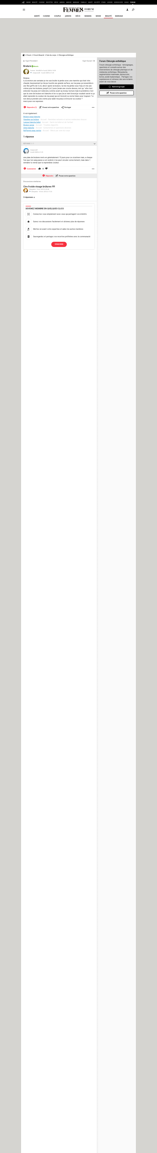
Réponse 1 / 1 (28, 143)
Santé (90, 2)
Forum (132, 2)
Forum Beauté (39, 55)
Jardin (62, 2)
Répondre (49, 176)
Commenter (31, 169)
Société (97, 2)
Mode (28, 2)
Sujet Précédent (32, 61)
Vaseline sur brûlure (31, 119)
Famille (84, 2)
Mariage (76, 2)
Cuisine (41, 2)
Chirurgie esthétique (66, 55)
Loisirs (110, 2)
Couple (57, 16)
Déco (56, 2)
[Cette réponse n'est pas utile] (46, 168)
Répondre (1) (32, 107)
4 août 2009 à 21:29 (47, 73)
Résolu (36, 66)
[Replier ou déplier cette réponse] (94, 143)
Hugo (126, 2)
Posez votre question (50, 107)
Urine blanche (28, 128)
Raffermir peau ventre (32, 130)
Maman (87, 16)
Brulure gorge (28, 125)
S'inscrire (59, 244)
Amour (68, 2)
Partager (67, 107)
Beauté (34, 2)
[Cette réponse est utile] (39, 168)
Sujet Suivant (87, 61)
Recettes (49, 2)
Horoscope (118, 2)
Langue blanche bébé (32, 122)
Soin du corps (51, 55)
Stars (103, 2)
